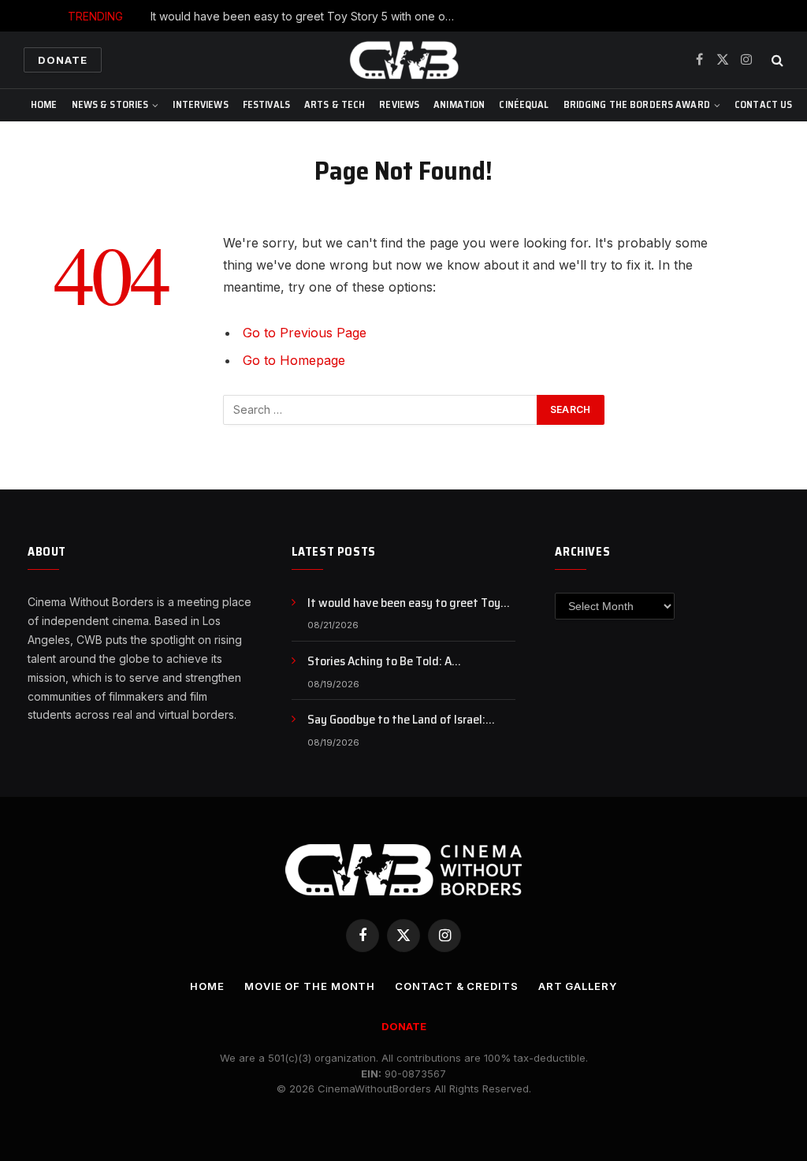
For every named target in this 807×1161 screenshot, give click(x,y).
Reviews (399, 104)
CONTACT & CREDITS (456, 986)
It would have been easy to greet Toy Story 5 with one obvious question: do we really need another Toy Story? (308, 16)
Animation (459, 104)
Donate (62, 60)
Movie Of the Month (309, 986)
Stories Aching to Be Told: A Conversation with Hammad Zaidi (394, 662)
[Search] (775, 60)
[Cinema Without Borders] (403, 60)
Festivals (266, 104)
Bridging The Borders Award (636, 104)
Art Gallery (577, 986)
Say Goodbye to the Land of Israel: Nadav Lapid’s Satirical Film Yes (396, 720)
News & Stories (110, 104)
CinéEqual (524, 104)
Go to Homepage (294, 360)
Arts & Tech (334, 104)
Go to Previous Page (304, 332)
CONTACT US (763, 104)
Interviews (200, 104)
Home (44, 104)
